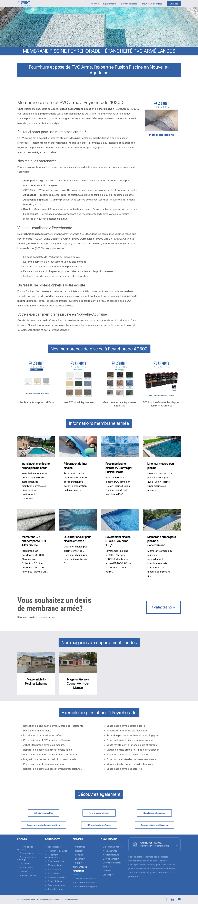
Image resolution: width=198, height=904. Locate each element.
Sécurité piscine (55, 865)
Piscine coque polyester (25, 848)
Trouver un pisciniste (85, 878)
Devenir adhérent (111, 859)
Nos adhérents (110, 851)
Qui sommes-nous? (112, 847)
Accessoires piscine (57, 877)
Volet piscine (54, 873)
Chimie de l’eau (55, 881)
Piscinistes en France (85, 882)
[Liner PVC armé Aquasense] (78, 379)
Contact (107, 870)
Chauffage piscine (56, 861)
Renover (79, 854)
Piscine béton (26, 867)
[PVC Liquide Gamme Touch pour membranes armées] (161, 379)
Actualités (107, 866)
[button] (163, 607)
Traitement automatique (51, 856)
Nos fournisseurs (111, 854)
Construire (80, 847)
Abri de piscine (54, 869)
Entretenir (80, 859)
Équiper (78, 862)
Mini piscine (25, 863)
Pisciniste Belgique (72, 899)
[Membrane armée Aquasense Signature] (119, 379)
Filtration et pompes (57, 851)
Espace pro (108, 874)
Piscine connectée (56, 885)
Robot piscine (54, 847)
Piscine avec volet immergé (27, 858)
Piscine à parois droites (31, 853)
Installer (79, 851)
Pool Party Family (28, 875)
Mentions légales (42, 899)
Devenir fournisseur (112, 862)
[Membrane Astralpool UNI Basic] (36, 379)
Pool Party (24, 871)
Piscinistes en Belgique (86, 886)
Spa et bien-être (55, 889)
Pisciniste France (56, 899)
